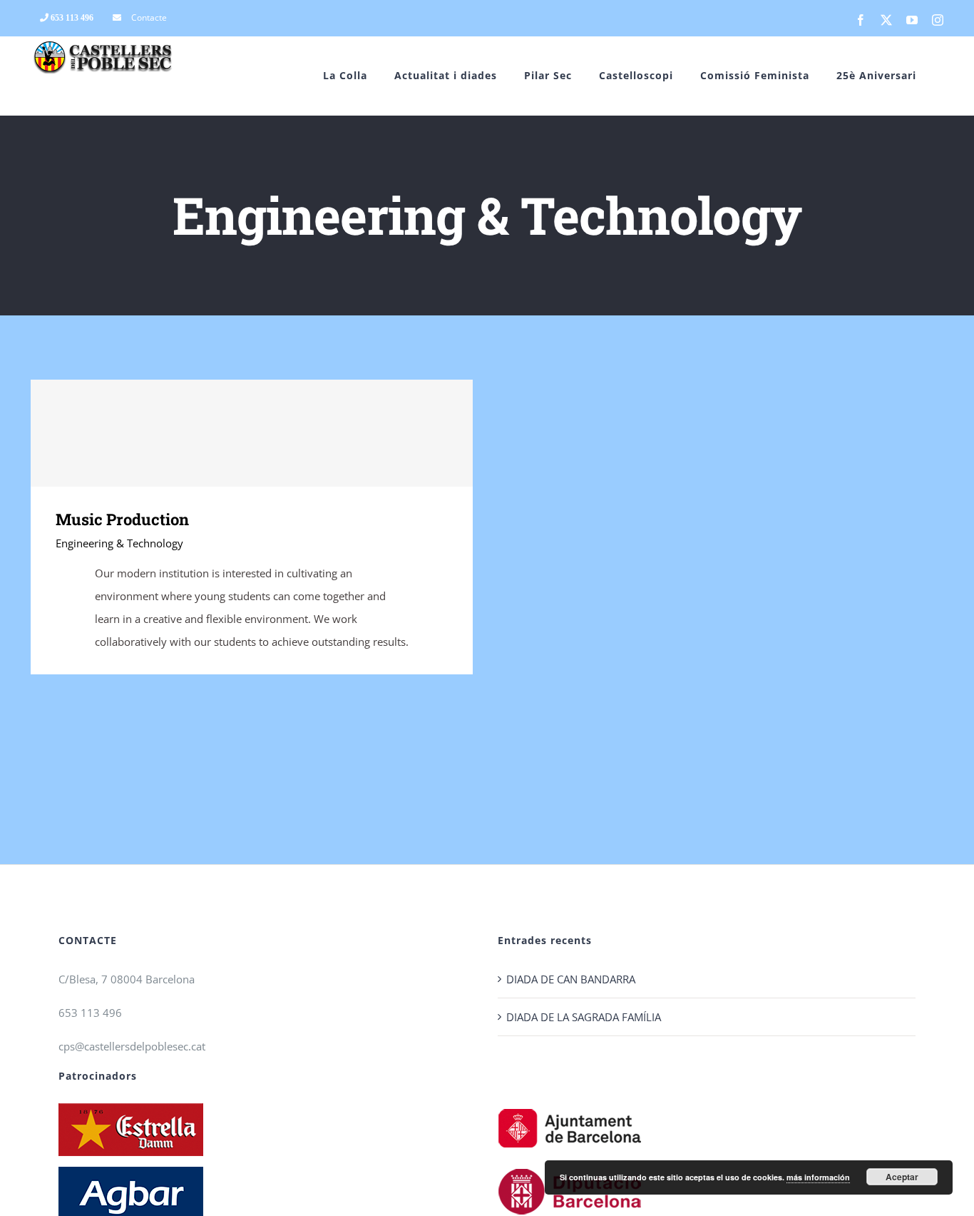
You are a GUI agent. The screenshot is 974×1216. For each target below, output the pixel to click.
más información (818, 1177)
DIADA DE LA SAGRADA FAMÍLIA (583, 1017)
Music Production (252, 433)
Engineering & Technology (119, 543)
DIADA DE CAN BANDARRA (570, 979)
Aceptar (902, 1176)
